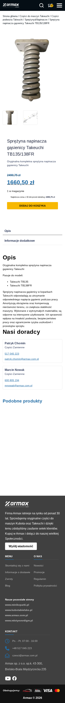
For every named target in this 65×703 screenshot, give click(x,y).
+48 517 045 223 (22, 648)
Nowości (38, 565)
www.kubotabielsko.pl (18, 610)
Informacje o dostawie (17, 572)
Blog (7, 585)
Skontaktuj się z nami (17, 565)
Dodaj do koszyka (32, 205)
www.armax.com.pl (16, 615)
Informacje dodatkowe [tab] (20, 240)
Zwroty (9, 578)
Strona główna (10, 16)
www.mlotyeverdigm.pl (19, 620)
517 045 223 (12, 353)
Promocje (39, 572)
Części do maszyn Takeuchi (34, 16)
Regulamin (40, 578)
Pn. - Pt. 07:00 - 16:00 (25, 641)
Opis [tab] (8, 230)
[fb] (14, 678)
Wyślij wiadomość (21, 546)
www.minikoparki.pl (17, 604)
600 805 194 (12, 380)
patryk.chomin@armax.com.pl (22, 358)
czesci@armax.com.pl (24, 655)
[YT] (8, 678)
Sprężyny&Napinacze (36, 19)
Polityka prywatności (45, 585)
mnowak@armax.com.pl (18, 385)
